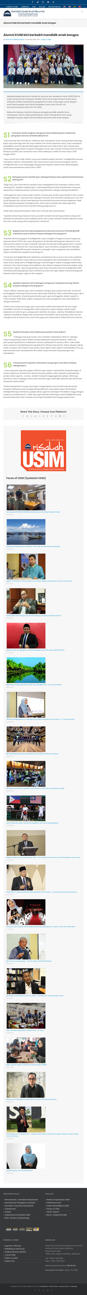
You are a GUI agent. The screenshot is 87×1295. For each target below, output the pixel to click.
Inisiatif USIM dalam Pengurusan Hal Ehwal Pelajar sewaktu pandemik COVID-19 (33, 616)
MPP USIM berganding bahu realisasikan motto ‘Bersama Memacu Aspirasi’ (32, 754)
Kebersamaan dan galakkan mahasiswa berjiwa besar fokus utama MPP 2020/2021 (35, 650)
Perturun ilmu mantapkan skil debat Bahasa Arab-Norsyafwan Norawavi (31, 1099)
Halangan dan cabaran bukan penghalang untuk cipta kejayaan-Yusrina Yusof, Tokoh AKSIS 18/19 (40, 927)
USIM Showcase (54, 1203)
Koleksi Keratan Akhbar (15, 1252)
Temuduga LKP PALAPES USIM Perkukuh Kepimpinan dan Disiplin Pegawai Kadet (33, 512)
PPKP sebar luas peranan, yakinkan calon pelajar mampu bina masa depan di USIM (35, 788)
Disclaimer (44, 1286)
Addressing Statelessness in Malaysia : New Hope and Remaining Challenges (33, 546)
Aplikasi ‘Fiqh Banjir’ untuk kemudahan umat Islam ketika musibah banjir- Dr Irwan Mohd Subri (39, 581)
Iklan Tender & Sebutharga (17, 1218)
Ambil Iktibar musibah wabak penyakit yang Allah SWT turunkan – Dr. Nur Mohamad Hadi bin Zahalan (41, 892)
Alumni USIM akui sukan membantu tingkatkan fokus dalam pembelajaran (32, 823)
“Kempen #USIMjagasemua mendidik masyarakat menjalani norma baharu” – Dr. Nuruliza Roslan (40, 719)
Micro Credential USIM (57, 1215)
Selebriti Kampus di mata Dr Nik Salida (19, 1170)
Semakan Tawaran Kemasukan (19, 1206)
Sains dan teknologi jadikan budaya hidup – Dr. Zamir (25, 1030)
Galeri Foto (10, 1261)
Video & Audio (11, 1258)
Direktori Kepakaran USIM (58, 1200)
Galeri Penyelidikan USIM (58, 1206)
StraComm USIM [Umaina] (14, 39)
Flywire (8, 1212)
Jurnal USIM (10, 1255)
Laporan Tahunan (13, 1246)
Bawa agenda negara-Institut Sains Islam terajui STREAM (26, 1065)
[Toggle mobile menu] (82, 11)
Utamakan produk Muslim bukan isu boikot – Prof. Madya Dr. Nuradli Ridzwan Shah (34, 996)
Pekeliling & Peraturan (15, 1249)
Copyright (73, 1286)
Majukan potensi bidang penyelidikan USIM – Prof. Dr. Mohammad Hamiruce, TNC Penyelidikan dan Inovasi (43, 857)
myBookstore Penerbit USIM (17, 1215)
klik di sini (71, 1265)
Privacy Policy (53, 1286)
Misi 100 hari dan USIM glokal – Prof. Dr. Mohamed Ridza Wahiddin (29, 961)
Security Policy (64, 1286)
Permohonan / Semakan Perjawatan (21, 1200)
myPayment (10, 1209)
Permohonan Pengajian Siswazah (20, 1203)
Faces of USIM (46, 39)
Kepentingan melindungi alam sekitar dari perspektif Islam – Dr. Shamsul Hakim (34, 685)
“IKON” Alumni (53, 1212)
